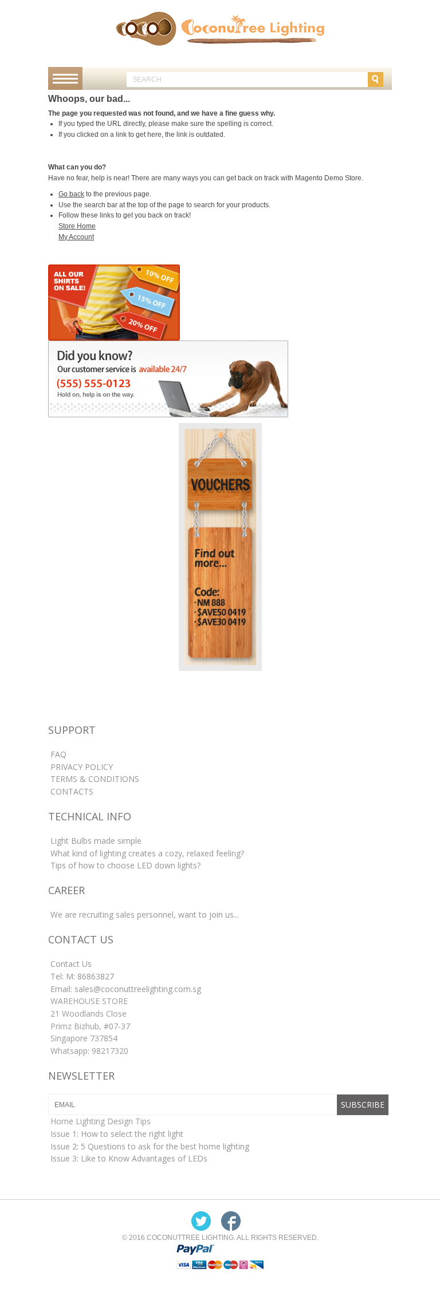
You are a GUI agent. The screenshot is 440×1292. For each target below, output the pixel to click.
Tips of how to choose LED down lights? (125, 865)
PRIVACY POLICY (81, 766)
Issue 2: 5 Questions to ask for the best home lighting (149, 1146)
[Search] (375, 79)
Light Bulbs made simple (96, 840)
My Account (76, 237)
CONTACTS (71, 791)
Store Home (77, 226)
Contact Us (71, 963)
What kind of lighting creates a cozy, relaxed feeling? (147, 853)
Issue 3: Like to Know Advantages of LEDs (128, 1158)
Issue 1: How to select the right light (116, 1133)
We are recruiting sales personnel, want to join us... (144, 914)
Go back (71, 194)
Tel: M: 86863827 (82, 976)
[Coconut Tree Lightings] (220, 28)
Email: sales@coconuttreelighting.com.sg (125, 988)
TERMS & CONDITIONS (94, 778)
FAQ (58, 754)
